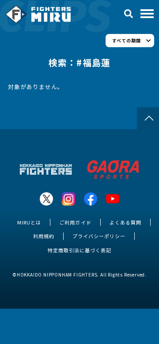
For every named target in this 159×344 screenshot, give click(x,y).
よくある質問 (125, 222)
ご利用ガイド (75, 222)
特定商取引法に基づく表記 (79, 250)
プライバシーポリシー (98, 235)
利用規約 (43, 235)
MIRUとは (29, 222)
